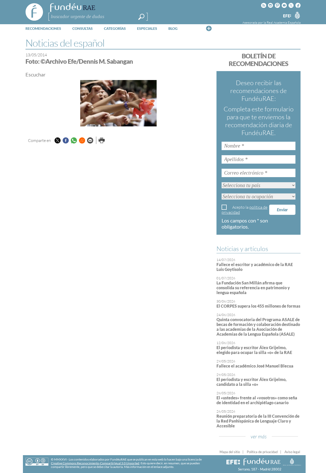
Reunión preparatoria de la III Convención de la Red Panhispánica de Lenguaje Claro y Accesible (258, 421)
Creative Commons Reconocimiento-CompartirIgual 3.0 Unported (95, 463)
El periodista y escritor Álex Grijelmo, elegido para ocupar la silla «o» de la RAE (254, 350)
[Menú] (209, 28)
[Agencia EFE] (286, 16)
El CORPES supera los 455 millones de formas (258, 306)
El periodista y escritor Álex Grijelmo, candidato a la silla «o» (251, 382)
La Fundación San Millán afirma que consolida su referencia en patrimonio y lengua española (253, 287)
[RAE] (297, 15)
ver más (259, 436)
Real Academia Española (284, 22)
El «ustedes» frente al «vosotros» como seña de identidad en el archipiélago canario (256, 400)
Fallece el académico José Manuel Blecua (254, 365)
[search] (141, 17)
